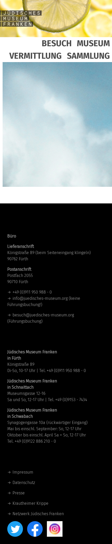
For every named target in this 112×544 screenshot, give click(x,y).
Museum (93, 43)
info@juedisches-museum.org (40, 298)
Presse (19, 492)
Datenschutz (24, 482)
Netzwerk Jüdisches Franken (38, 513)
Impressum (23, 472)
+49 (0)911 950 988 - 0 (32, 292)
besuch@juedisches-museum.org (43, 315)
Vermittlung (35, 56)
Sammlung (88, 56)
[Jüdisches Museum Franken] (21, 18)
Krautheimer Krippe (30, 503)
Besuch (57, 43)
